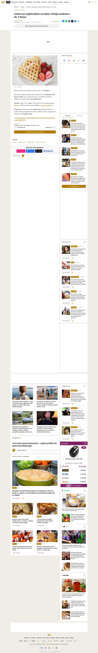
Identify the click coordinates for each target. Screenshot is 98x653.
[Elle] (38, 641)
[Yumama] (69, 641)
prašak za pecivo (46, 105)
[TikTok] (73, 60)
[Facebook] (64, 60)
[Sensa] (62, 641)
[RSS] (78, 60)
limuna (16, 105)
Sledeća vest (49, 127)
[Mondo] (27, 641)
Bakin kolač (22, 142)
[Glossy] (44, 641)
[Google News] (83, 60)
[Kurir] (21, 641)
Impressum (32, 644)
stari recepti (30, 142)
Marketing (38, 644)
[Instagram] (69, 60)
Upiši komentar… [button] (22, 450)
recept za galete (41, 142)
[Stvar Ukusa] (76, 641)
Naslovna (16, 7)
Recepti (23, 7)
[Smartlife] (56, 641)
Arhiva (47, 644)
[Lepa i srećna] (50, 641)
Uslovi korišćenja (64, 644)
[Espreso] (33, 641)
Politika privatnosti (54, 644)
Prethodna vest (21, 127)
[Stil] (3, 2)
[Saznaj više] (84, 490)
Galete (15, 142)
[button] (55, 21)
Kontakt (43, 644)
